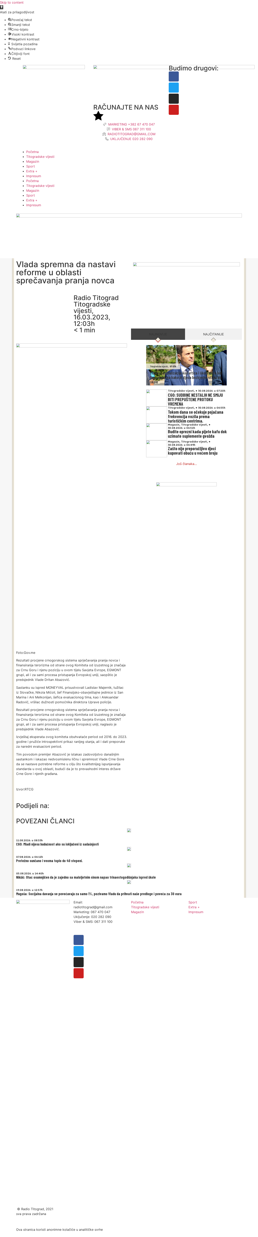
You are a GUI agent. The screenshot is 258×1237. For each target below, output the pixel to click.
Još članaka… (186, 464)
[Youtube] (174, 110)
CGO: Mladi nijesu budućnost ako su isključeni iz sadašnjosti (57, 844)
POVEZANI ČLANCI (45, 821)
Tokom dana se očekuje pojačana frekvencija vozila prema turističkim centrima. (195, 416)
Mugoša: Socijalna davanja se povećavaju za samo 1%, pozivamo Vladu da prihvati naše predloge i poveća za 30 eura (99, 894)
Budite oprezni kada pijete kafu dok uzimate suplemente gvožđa (197, 433)
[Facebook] (174, 76)
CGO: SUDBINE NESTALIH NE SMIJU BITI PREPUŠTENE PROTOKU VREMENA (195, 399)
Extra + (31, 171)
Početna (32, 152)
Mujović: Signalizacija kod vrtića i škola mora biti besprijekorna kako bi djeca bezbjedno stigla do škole (186, 377)
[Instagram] (174, 99)
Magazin (32, 161)
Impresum (33, 176)
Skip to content (12, 2)
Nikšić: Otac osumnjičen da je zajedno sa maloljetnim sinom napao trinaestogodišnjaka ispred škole (86, 877)
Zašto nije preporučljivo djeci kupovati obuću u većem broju (192, 450)
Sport (30, 166)
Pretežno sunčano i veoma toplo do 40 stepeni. (49, 860)
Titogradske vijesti (40, 157)
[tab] (158, 334)
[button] (1, 7)
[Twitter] (174, 88)
